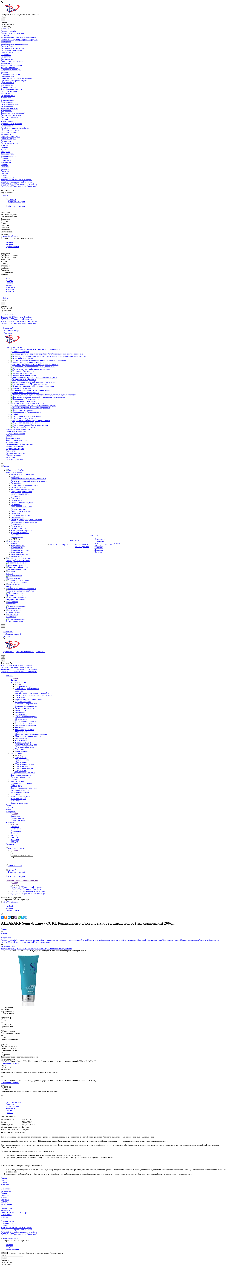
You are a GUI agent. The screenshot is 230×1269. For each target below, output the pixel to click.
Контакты (5, 1197)
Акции (4, 1180)
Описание (10, 1104)
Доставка (9, 1113)
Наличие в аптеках (13, 1102)
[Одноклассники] (5, 917)
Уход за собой (20, 758)
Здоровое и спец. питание (111, 940)
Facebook (9, 242)
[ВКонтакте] (2, 917)
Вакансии (5, 1195)
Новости (4, 1193)
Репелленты (204, 940)
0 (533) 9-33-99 (16, 182)
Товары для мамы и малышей (29, 940)
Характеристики (12, 1106)
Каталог (14, 680)
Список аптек (6, 1208)
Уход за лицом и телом (22, 949)
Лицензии (5, 1200)
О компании (6, 1189)
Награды (4, 1202)
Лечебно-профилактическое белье (148, 940)
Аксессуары (28, 942)
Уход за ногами (37, 949)
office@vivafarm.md (10, 236)
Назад (15, 678)
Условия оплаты (7, 1221)
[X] (12, 917)
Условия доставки (8, 1223)
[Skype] (22, 917)
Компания (15, 827)
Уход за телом (66, 949)
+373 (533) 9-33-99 (19, 184)
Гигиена (83, 940)
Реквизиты (5, 1210)
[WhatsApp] (19, 917)
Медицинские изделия (189, 940)
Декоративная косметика (51, 940)
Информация (6, 1204)
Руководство (6, 1191)
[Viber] (15, 917)
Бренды (4, 1182)
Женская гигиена (94, 940)
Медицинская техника (171, 940)
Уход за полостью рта (52, 949)
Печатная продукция (41, 942)
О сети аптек (6, 1215)
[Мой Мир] (9, 917)
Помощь (4, 1217)
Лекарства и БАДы (23, 687)
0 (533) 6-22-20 (19, 186)
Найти (4, 1258)
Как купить (15, 816)
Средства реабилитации (70, 940)
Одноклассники (12, 247)
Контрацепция (128, 940)
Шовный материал (15, 942)
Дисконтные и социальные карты (14, 1213)
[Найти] (3, 19)
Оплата (9, 1110)
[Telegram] (25, 917)
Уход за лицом (7, 949)
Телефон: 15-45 (8, 178)
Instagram (9, 244)
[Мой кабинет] (2, 629)
